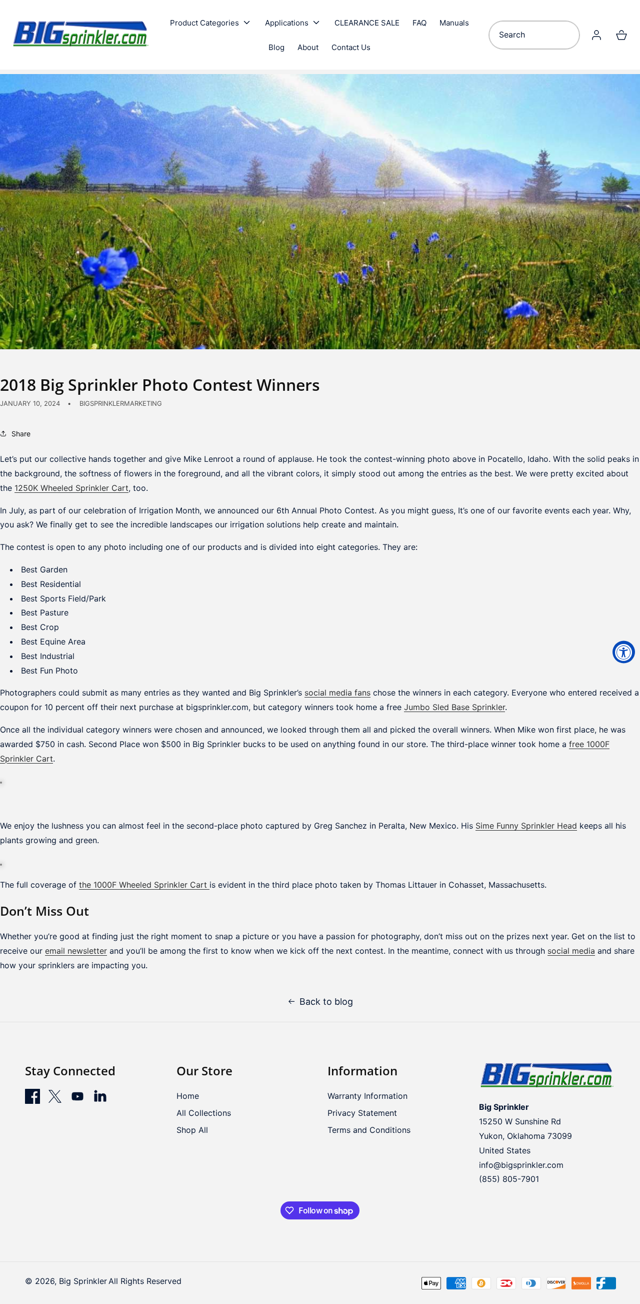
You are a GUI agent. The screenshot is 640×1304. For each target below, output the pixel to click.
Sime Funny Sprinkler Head (526, 826)
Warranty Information (368, 1096)
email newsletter (76, 951)
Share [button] (21, 433)
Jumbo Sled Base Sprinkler (454, 707)
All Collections (203, 1113)
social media (571, 951)
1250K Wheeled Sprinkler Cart (71, 488)
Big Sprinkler (83, 1281)
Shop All (192, 1130)
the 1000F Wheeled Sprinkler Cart (143, 885)
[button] (211, 22)
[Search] (569, 35)
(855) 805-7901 (509, 1179)
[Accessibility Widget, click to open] (623, 652)
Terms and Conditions (369, 1130)
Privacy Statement (362, 1113)
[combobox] (534, 35)
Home (187, 1096)
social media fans (337, 693)
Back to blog (326, 1002)
